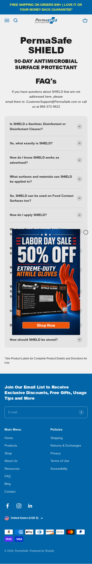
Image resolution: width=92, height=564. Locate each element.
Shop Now (46, 325)
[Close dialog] (86, 232)
